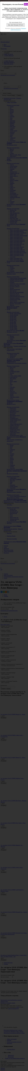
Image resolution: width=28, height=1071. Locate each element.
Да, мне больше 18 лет (15, 25)
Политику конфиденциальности (18, 29)
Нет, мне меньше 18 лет (15, 22)
